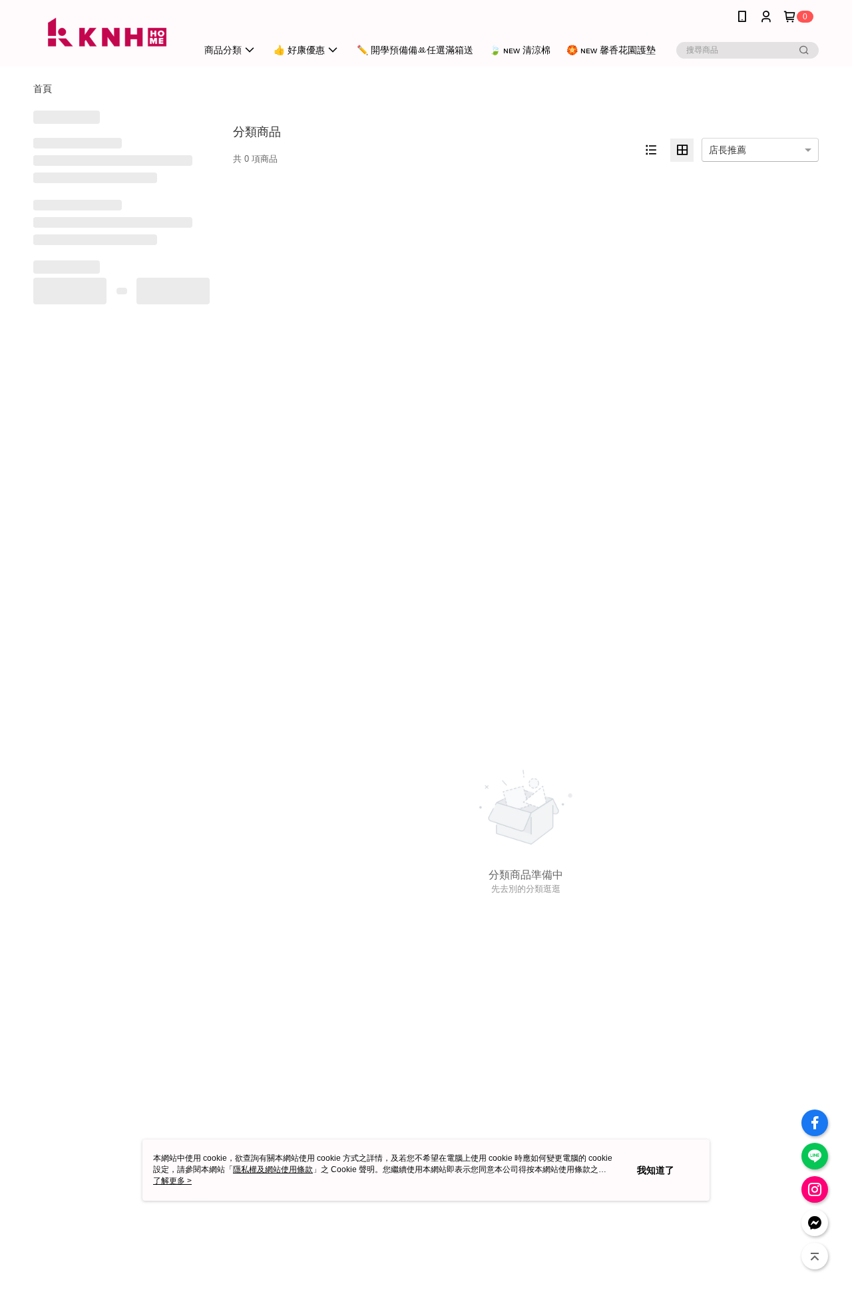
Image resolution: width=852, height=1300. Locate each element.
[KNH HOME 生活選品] (107, 35)
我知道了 (655, 1170)
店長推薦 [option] (727, 150)
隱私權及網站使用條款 (273, 1169)
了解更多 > (172, 1180)
